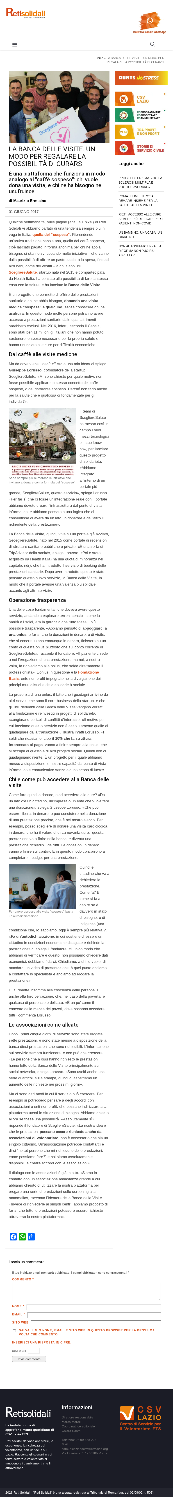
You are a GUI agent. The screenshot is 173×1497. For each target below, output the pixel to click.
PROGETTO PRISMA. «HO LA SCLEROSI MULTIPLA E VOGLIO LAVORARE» (140, 182)
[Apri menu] (14, 45)
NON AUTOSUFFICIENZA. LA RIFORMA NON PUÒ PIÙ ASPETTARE (139, 250)
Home (99, 58)
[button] (153, 45)
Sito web (20, 1322)
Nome (18, 1306)
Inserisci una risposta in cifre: (41, 1342)
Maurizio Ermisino (29, 201)
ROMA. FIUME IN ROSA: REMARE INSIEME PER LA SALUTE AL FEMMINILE (137, 200)
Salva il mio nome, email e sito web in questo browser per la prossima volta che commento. (87, 1332)
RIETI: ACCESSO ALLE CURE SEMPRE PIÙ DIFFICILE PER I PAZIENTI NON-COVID (140, 219)
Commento (23, 1279)
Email (18, 1314)
